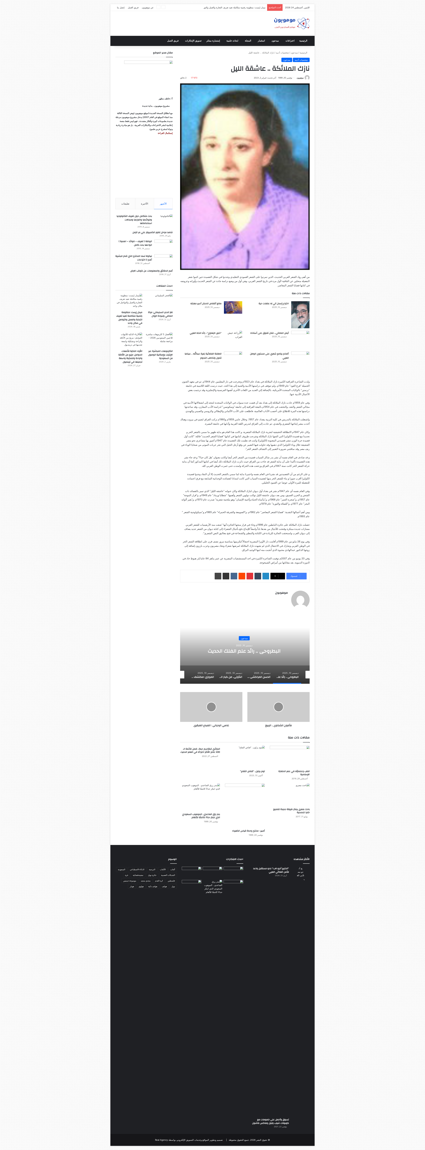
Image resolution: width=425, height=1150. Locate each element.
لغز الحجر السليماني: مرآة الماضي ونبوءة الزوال (160, 314)
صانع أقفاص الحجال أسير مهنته (205, 303)
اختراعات (290, 40)
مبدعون (275, 40)
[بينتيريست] (250, 576)
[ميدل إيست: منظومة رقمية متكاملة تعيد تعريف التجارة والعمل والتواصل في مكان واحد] (128, 301)
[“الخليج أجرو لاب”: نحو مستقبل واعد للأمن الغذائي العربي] (300, 991)
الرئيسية (303, 40)
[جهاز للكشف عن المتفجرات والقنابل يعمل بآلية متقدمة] (212, 872)
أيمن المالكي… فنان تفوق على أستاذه (269, 333)
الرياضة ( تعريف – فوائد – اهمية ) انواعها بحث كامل (135, 243)
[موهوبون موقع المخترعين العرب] (292, 23)
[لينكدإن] (265, 576)
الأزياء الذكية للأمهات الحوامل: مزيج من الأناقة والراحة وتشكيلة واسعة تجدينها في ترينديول (130, 356)
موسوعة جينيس (129, 880)
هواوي (141, 886)
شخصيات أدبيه (282, 52)
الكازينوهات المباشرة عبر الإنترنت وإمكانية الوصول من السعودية (236, 7)
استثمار (261, 40)
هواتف (164, 886)
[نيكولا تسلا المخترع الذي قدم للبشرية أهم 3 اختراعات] (163, 260)
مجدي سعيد (145, 880)
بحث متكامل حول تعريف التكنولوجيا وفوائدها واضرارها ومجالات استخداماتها (134, 219)
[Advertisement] (144, 166)
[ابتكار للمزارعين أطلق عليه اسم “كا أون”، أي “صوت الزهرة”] (191, 890)
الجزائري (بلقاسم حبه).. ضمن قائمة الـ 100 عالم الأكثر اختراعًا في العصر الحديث (200, 750)
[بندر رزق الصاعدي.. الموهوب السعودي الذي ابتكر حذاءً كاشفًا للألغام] (200, 797)
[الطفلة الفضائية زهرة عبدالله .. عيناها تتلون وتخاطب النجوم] (233, 360)
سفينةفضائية (138, 875)
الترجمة (152, 869)
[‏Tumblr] (258, 576)
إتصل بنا (121, 7)
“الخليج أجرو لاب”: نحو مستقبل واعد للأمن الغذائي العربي (271, 870)
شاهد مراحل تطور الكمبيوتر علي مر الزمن (152, 232)
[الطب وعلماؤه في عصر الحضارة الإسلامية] (290, 757)
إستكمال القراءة (165, 133)
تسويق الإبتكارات (193, 40)
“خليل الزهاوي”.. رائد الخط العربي (205, 333)
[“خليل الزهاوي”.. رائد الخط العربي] (233, 337)
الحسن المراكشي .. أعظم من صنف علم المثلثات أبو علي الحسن (245, 651)
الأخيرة (144, 203)
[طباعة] (218, 576)
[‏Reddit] (242, 576)
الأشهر (163, 203)
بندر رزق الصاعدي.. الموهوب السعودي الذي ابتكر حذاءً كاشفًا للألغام (201, 816)
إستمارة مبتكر (213, 40)
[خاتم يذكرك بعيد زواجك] (212, 887)
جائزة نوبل (152, 875)
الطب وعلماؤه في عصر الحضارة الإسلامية (294, 773)
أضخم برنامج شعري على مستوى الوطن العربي (269, 356)
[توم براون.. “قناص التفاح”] (245, 757)
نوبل (173, 886)
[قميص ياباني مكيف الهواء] (233, 888)
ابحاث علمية (232, 40)
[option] (245, 650)
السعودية (121, 869)
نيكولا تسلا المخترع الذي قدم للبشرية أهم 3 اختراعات (133, 258)
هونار (132, 886)
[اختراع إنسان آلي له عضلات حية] (300, 314)
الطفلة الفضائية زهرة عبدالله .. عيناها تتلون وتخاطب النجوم (203, 356)
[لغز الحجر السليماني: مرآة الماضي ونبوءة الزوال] (159, 301)
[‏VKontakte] (234, 576)
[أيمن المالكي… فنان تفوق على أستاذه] (300, 340)
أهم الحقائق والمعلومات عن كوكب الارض (151, 271)
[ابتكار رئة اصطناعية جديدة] (233, 872)
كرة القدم (159, 880)
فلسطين (171, 880)
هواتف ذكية (152, 886)
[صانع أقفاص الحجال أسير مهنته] (233, 307)
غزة (126, 875)
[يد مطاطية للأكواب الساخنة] (191, 873)
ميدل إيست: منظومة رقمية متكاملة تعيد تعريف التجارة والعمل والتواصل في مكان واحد (129, 317)
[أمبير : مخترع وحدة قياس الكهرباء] (245, 806)
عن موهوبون (148, 7)
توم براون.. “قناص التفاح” (252, 771)
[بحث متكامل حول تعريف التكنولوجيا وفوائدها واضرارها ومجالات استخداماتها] (163, 220)
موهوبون (300, 77)
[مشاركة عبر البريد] (226, 576)
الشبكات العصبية (168, 875)
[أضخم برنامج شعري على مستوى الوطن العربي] (300, 359)
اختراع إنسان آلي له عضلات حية (274, 303)
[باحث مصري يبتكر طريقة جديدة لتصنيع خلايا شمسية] (290, 795)
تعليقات (125, 203)
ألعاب (172, 869)
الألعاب (163, 869)
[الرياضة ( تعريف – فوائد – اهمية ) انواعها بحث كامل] (163, 246)
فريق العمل (133, 7)
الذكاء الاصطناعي (137, 869)
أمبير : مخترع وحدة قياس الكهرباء (248, 831)
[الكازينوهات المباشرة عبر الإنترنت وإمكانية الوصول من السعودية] (159, 340)
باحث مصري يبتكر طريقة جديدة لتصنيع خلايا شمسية (291, 811)
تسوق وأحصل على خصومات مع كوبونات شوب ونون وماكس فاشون (270, 1121)
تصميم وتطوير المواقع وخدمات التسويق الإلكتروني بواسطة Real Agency (189, 1140)
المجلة (248, 40)
